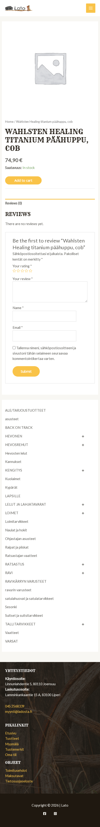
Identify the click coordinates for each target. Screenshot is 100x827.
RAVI (9, 573)
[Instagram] (55, 813)
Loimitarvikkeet (16, 521)
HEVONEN (13, 436)
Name (18, 308)
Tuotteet (12, 738)
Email (18, 328)
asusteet (12, 419)
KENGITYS (13, 470)
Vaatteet (12, 633)
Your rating (22, 266)
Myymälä (12, 744)
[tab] (50, 203)
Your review (23, 279)
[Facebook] (44, 813)
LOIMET (11, 513)
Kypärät (11, 487)
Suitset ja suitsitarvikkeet (24, 615)
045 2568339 (14, 706)
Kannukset (13, 462)
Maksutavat (14, 776)
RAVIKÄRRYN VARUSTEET (26, 581)
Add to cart (23, 180)
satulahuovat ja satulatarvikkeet (29, 599)
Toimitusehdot (16, 770)
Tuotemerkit (14, 749)
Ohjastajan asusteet (20, 539)
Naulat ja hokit (16, 530)
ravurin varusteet (18, 590)
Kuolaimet (12, 479)
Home (9, 121)
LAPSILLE (12, 496)
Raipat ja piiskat (17, 547)
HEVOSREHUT (16, 445)
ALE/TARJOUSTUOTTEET (25, 410)
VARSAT (11, 641)
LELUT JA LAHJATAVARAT (25, 504)
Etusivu (10, 733)
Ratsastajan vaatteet (21, 556)
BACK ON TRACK (19, 428)
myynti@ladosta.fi (18, 712)
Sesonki (11, 607)
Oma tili (11, 755)
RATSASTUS (14, 564)
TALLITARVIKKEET (20, 624)
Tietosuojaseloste (19, 781)
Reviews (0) (13, 203)
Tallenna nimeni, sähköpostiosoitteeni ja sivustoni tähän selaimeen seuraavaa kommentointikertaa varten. (44, 353)
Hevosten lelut (16, 453)
